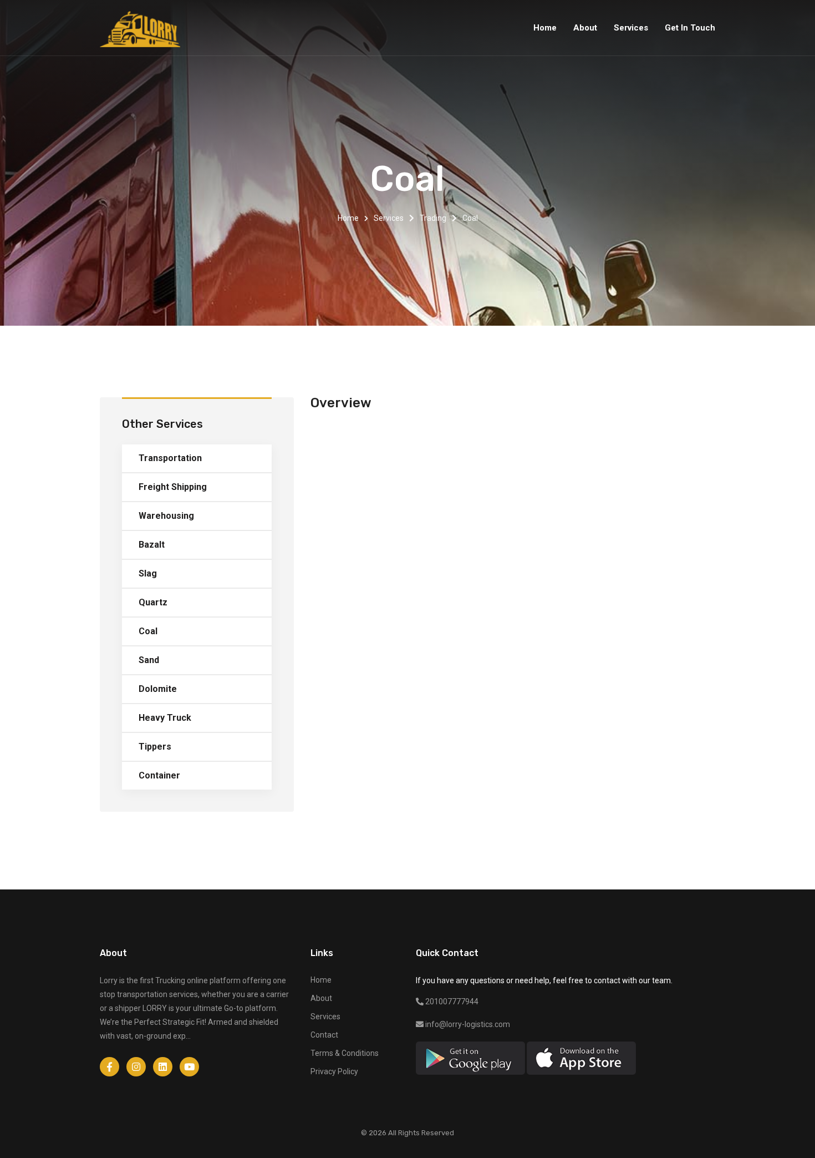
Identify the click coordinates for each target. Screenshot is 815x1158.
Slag (148, 573)
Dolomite (158, 689)
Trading (433, 218)
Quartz (153, 602)
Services (389, 218)
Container (159, 775)
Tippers (155, 746)
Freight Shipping (173, 487)
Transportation (170, 458)
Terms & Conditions (344, 1053)
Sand (149, 660)
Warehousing (166, 515)
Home (348, 218)
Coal (148, 631)
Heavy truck (165, 717)
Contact (324, 1034)
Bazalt (152, 544)
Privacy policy (334, 1071)
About (321, 998)
